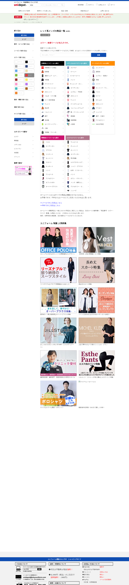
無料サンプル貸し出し (44, 11)
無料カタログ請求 (24, 11)
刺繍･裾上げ (85, 11)
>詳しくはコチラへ (30, 19)
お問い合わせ (104, 11)
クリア (24, 39)
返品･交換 (64, 11)
